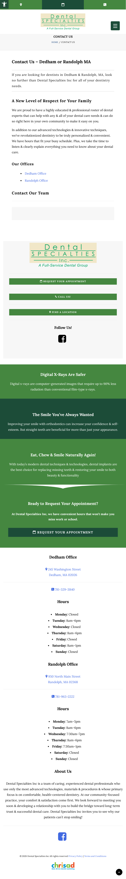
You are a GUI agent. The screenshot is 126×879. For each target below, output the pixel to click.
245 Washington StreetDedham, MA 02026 (64, 572)
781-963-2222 (64, 697)
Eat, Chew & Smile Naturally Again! (63, 454)
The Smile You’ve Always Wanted (63, 414)
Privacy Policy (75, 856)
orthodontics (55, 424)
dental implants (100, 464)
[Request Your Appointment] (63, 4)
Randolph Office (36, 180)
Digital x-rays (19, 384)
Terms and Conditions (95, 856)
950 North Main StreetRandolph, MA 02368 (63, 679)
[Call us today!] (105, 4)
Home (55, 42)
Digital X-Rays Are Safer (63, 374)
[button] (4, 4)
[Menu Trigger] (115, 25)
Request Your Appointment (64, 281)
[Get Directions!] (21, 4)
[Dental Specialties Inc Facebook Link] (62, 341)
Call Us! (64, 296)
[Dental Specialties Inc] (63, 21)
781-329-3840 (64, 589)
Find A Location (64, 312)
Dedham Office (35, 173)
